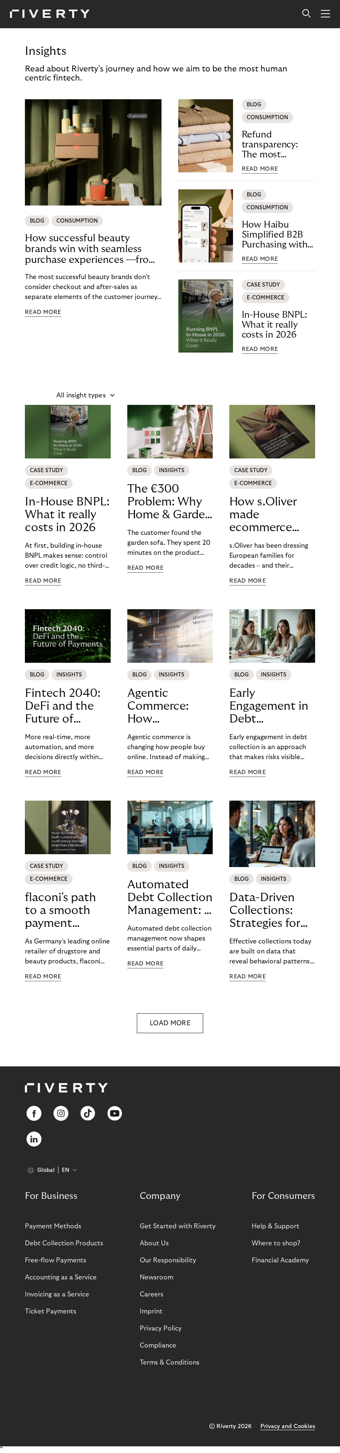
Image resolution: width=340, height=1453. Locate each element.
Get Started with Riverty (178, 1226)
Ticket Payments (50, 1311)
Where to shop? (276, 1243)
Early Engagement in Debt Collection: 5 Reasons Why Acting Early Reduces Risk (268, 706)
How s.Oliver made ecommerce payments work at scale (270, 515)
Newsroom (156, 1277)
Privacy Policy (161, 1328)
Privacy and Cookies (287, 1426)
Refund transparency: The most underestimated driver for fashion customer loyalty (277, 144)
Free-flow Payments (55, 1260)
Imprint (151, 1311)
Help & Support (275, 1226)
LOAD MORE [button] (170, 1023)
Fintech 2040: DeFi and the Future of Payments (62, 706)
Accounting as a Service (61, 1277)
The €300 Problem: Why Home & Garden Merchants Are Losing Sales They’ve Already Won (169, 502)
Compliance (158, 1345)
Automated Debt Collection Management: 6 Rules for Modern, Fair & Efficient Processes (170, 898)
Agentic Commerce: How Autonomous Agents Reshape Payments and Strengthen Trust (169, 706)
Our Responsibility (168, 1260)
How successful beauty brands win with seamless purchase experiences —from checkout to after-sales (91, 249)
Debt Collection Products (64, 1243)
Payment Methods (53, 1226)
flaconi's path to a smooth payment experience (60, 911)
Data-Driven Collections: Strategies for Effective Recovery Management (264, 911)
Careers (151, 1294)
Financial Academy (280, 1260)
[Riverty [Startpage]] (50, 14)
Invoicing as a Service (57, 1294)
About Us (154, 1243)
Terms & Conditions (169, 1362)
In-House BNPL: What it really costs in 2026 (274, 324)
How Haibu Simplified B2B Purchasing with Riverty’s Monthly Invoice (278, 235)
